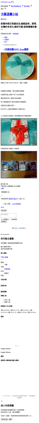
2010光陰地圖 (16, 204)
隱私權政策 (32, 396)
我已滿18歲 (4, 419)
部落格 (6, 39)
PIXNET (8, 396)
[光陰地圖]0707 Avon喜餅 (16, 49)
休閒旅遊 (16, 33)
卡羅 (2, 188)
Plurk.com (17, 345)
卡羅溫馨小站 (9, 14)
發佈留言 (3, 221)
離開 (10, 419)
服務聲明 (19, 397)
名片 (5, 41)
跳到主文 (4, 19)
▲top (2, 207)
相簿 (5, 37)
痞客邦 (11, 199)
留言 (14, 199)
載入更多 (3, 210)
